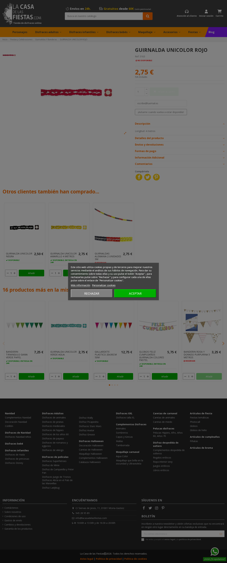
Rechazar (91, 293)
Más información (80, 285)
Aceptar (135, 293)
